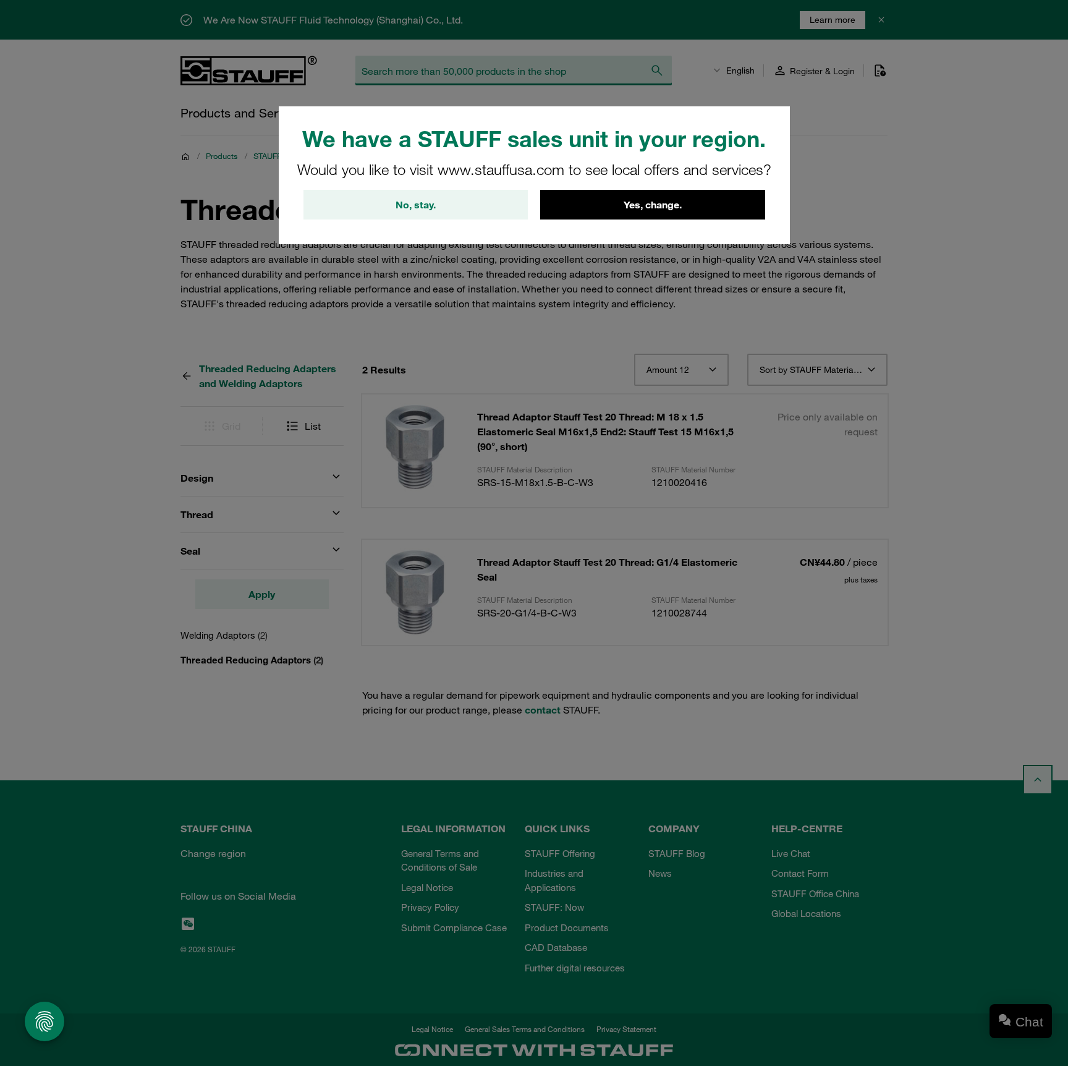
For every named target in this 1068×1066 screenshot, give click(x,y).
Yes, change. (653, 204)
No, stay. (416, 204)
